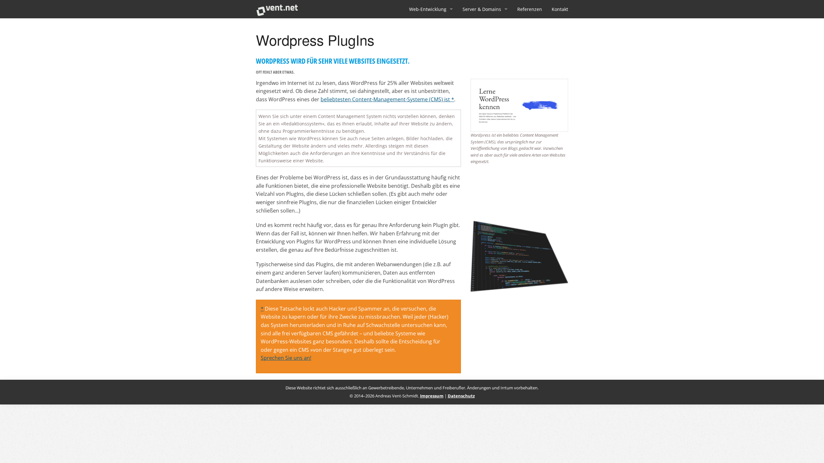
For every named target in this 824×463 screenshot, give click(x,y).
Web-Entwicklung (427, 9)
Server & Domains (482, 9)
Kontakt (560, 9)
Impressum (432, 396)
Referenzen (529, 9)
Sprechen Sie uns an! (286, 357)
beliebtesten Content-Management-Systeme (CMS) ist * (387, 99)
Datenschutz (461, 396)
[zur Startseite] (277, 9)
